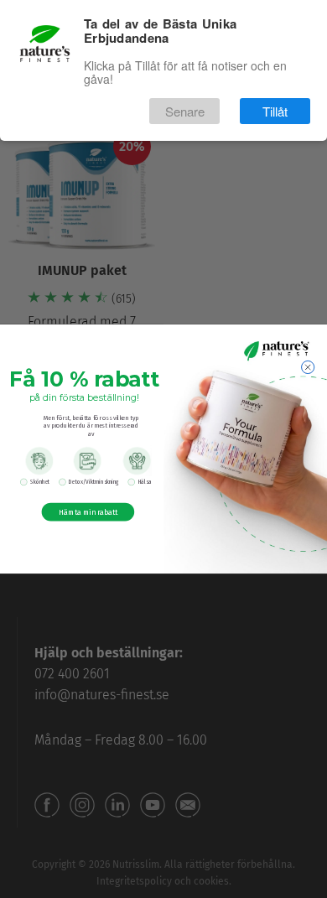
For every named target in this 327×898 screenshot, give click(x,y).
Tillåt (275, 111)
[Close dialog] (308, 367)
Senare (185, 111)
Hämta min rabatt (88, 511)
